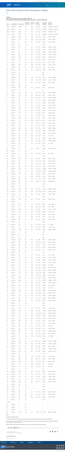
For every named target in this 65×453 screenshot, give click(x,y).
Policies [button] (22, 442)
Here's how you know (55, 1)
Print (7, 13)
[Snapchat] (61, 448)
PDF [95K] (17, 427)
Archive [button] (39, 442)
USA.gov (62, 450)
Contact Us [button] (3, 442)
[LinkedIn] (63, 445)
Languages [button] (30, 442)
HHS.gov (59, 450)
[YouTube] (57, 448)
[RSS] (63, 448)
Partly (11, 438)
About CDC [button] (13, 442)
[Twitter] (59, 445)
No (14, 438)
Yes (7, 438)
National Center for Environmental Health (15, 432)
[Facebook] (57, 445)
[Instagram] (61, 445)
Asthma (17, 5)
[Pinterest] (59, 448)
